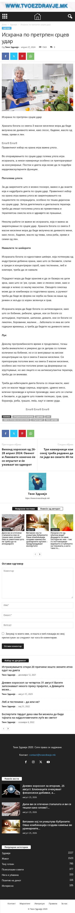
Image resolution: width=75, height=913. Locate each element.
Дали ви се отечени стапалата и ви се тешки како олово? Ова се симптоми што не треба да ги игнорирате (13, 538)
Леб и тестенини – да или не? (21, 702)
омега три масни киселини (16, 420)
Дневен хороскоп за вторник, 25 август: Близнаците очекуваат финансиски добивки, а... (43, 789)
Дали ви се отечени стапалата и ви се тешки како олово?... (47, 805)
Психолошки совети (13, 869)
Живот (5, 858)
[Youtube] (48, 762)
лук (48, 417)
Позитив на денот (11, 880)
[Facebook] (5, 56)
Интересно (7, 886)
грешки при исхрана (23, 417)
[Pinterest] (22, 56)
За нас (64, 903)
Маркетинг (25, 903)
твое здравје (52, 420)
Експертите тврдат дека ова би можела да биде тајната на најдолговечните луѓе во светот (33, 715)
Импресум (40, 903)
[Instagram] (34, 762)
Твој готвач (8, 864)
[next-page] (40, 554)
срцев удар (37, 420)
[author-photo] (37, 481)
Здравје (13, 24)
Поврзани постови (25, 508)
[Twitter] (13, 56)
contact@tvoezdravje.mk (42, 755)
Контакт (11, 903)
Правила (53, 903)
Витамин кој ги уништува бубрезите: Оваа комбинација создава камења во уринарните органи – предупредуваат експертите (37, 539)
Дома (4, 24)
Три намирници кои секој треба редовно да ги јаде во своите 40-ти (56, 453)
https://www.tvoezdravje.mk (37, 498)
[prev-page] (35, 554)
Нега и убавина (10, 875)
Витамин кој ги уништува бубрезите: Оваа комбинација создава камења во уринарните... (47, 825)
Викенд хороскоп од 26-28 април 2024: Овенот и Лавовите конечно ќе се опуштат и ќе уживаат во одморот (19, 456)
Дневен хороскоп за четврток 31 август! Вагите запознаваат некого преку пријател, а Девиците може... (33, 686)
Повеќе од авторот (50, 508)
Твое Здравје (12, 47)
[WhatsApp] (30, 56)
